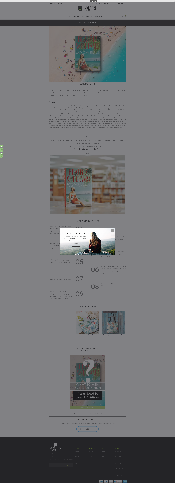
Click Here (93, 1)
